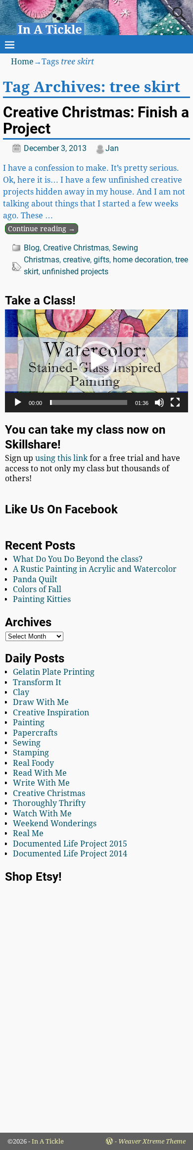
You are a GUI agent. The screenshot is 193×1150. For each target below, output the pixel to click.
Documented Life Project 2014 (70, 853)
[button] (96, 361)
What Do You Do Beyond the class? (78, 559)
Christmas (41, 259)
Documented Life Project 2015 (70, 844)
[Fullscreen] (175, 402)
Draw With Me (41, 702)
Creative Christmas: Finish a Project (96, 120)
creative (76, 259)
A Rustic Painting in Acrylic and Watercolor (95, 569)
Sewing (125, 247)
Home (22, 61)
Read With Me (40, 773)
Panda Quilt (35, 579)
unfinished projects (75, 271)
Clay (21, 692)
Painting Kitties (42, 599)
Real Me (28, 833)
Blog (32, 247)
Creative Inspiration (51, 712)
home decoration (142, 259)
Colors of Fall (37, 589)
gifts (101, 259)
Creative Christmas (76, 247)
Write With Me (41, 783)
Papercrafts (35, 733)
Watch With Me (42, 813)
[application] (96, 360)
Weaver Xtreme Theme (152, 1141)
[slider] (88, 402)
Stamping (31, 752)
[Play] (18, 402)
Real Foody (33, 763)
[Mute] (159, 402)
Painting (29, 722)
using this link (61, 458)
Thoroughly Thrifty (49, 803)
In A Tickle (50, 30)
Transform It (37, 682)
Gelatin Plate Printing (54, 672)
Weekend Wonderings (54, 823)
